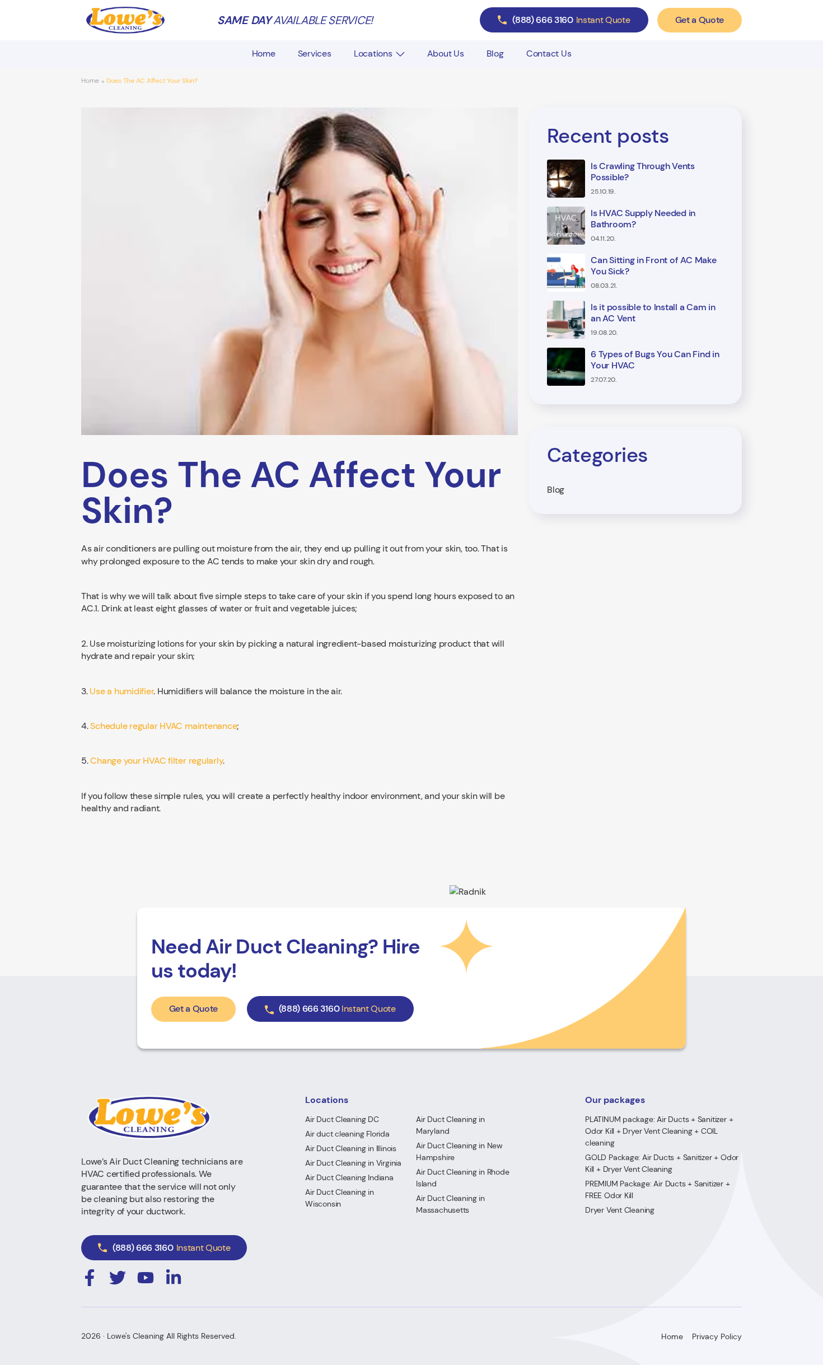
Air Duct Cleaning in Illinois (350, 1148)
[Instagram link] (89, 1277)
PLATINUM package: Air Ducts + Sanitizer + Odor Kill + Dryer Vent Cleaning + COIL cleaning (659, 1131)
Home (263, 53)
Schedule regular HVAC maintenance (163, 726)
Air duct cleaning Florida (347, 1134)
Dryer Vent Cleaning (619, 1210)
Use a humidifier (121, 691)
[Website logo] (125, 20)
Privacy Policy (717, 1336)
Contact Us (549, 53)
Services (314, 53)
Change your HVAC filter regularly (156, 760)
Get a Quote (699, 20)
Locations (373, 53)
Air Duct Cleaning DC (342, 1119)
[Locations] (400, 54)
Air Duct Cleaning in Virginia (353, 1163)
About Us (445, 53)
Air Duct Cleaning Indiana (349, 1177)
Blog (495, 53)
